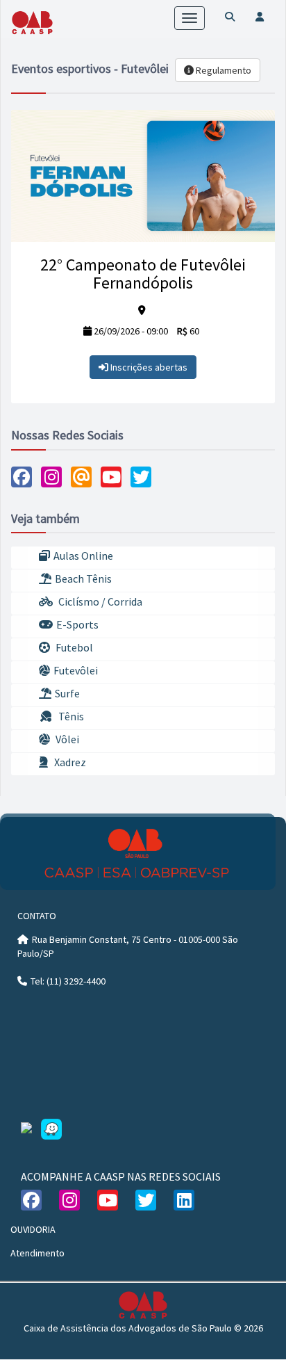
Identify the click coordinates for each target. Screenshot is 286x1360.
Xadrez (69, 762)
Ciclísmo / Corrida (99, 601)
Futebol (73, 647)
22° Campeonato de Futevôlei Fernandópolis (143, 273)
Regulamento (222, 70)
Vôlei (66, 739)
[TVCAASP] (111, 477)
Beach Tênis (83, 578)
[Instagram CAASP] (51, 477)
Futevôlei (75, 670)
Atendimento (37, 1253)
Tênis (70, 716)
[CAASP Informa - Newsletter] (81, 477)
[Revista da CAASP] (141, 477)
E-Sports (77, 624)
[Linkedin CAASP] (184, 1200)
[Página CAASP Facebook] (21, 477)
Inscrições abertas (147, 367)
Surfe (67, 693)
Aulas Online (83, 555)
